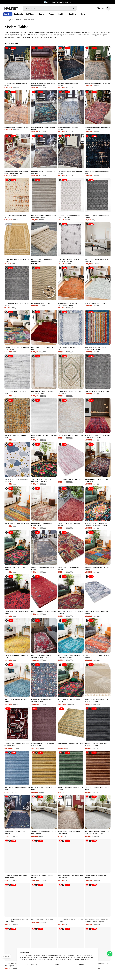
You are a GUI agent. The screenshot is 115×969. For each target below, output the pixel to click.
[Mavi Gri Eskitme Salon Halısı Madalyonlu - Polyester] (71, 151)
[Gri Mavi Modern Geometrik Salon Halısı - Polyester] (98, 591)
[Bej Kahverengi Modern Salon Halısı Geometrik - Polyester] (44, 239)
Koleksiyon (17, 20)
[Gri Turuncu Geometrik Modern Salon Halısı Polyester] (98, 547)
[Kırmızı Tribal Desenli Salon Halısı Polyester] (44, 591)
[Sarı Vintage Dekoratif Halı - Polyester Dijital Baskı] (17, 635)
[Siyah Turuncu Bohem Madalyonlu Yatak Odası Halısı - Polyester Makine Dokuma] (98, 503)
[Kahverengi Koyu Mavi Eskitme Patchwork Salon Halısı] (44, 151)
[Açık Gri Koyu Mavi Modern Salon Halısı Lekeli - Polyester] (17, 900)
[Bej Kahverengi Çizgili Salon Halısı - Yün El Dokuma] (71, 724)
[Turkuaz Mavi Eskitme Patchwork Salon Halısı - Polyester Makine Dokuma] (71, 635)
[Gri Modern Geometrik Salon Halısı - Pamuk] (98, 371)
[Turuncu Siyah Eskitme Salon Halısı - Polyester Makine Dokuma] (71, 283)
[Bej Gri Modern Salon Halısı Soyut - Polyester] (98, 63)
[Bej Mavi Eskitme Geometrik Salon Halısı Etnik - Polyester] (17, 944)
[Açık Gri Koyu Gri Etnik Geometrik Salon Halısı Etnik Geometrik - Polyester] (98, 900)
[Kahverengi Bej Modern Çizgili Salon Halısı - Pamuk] (98, 768)
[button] (27, 2)
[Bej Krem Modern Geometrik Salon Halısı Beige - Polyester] (98, 239)
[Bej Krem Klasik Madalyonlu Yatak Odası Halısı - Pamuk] (71, 371)
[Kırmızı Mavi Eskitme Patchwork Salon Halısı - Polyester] (71, 591)
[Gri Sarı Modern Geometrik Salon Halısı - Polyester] (44, 856)
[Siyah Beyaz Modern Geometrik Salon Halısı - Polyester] (71, 900)
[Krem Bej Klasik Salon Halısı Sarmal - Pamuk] (71, 415)
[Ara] (74, 8)
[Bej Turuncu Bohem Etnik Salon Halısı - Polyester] (17, 195)
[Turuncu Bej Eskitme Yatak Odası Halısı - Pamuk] (17, 415)
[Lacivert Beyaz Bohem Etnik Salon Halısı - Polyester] (17, 812)
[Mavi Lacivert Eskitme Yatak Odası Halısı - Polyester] (17, 680)
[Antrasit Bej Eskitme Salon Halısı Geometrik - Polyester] (44, 547)
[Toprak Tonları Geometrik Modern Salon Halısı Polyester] (71, 812)
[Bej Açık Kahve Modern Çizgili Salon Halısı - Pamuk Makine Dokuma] (44, 195)
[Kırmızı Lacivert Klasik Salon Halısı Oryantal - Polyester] (17, 591)
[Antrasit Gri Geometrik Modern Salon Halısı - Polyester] (98, 195)
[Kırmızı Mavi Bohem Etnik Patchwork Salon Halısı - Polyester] (17, 327)
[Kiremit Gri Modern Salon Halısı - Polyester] (17, 107)
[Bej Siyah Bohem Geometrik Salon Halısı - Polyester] (44, 944)
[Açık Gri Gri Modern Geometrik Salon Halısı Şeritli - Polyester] (44, 812)
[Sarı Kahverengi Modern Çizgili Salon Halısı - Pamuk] (44, 768)
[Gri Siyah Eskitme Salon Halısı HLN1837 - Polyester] (17, 63)
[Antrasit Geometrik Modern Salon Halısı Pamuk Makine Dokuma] (98, 724)
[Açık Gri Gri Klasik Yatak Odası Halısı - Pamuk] (71, 327)
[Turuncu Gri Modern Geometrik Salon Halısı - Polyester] (98, 635)
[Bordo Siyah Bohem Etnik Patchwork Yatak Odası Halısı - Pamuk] (17, 724)
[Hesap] (103, 8)
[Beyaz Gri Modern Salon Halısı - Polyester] (98, 283)
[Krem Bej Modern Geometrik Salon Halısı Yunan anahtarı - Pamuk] (44, 371)
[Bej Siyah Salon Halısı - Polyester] (44, 283)
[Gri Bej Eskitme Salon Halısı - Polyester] (44, 900)
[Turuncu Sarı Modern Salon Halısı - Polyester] (17, 503)
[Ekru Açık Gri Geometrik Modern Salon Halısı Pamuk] (44, 415)
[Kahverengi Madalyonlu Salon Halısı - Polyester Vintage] (44, 503)
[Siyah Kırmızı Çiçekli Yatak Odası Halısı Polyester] (71, 680)
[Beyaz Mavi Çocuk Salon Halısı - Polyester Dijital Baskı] (17, 459)
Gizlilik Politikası (83, 959)
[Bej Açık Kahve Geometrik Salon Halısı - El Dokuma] (17, 239)
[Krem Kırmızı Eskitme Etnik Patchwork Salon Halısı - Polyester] (71, 856)
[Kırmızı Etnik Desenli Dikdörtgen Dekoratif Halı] (44, 327)
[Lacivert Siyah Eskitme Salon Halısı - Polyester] (71, 63)
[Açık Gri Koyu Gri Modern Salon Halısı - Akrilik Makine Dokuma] (71, 239)
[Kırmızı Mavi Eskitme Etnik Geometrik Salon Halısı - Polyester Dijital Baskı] (98, 415)
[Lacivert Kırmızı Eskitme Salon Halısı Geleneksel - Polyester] (44, 680)
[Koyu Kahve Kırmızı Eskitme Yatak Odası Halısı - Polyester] (98, 459)
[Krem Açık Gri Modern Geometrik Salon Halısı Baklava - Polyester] (71, 195)
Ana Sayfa (7, 20)
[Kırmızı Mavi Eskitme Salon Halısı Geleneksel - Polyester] (98, 107)
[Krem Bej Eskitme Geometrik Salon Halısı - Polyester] (98, 944)
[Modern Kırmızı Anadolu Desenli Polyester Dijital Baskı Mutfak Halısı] (44, 63)
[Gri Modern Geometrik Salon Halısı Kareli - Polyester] (17, 283)
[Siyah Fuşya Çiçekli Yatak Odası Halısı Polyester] (17, 547)
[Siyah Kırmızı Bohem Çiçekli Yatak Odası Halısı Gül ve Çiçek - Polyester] (44, 459)
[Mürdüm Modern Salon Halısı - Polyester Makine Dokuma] (44, 724)
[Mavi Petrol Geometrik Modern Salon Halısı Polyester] (44, 107)
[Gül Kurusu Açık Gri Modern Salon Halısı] (71, 459)
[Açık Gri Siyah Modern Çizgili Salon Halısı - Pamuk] (17, 371)
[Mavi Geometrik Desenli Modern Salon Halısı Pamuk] (17, 768)
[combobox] (50, 8)
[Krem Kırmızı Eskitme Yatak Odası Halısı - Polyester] (71, 944)
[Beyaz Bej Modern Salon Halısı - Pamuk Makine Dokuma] (17, 856)
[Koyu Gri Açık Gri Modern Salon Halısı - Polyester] (98, 856)
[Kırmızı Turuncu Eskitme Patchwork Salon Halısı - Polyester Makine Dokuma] (17, 151)
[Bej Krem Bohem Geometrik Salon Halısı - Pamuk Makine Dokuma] (98, 680)
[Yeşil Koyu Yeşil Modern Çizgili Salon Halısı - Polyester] (71, 768)
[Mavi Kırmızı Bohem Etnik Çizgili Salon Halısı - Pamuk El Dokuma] (98, 327)
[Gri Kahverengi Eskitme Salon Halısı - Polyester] (71, 107)
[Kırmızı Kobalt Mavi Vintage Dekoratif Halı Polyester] (71, 547)
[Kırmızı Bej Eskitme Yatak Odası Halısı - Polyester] (71, 503)
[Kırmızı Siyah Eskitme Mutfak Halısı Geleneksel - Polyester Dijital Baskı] (44, 635)
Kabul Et (57, 964)
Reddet (81, 964)
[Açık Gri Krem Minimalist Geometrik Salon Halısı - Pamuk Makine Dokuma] (98, 812)
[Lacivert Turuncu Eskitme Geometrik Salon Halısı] (98, 151)
